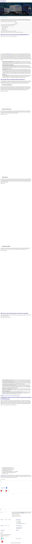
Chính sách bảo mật (18, 528)
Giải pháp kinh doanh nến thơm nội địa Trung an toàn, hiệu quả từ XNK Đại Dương (12, 32)
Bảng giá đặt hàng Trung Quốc (5, 535)
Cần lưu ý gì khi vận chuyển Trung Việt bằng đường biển (11, 395)
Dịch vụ (2, 533)
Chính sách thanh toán (19, 527)
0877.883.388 (19, 516)
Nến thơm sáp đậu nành (5, 26)
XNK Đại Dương (3, 475)
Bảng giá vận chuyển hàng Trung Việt (6, 534)
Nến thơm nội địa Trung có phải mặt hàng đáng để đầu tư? (9, 24)
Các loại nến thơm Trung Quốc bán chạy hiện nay (7, 25)
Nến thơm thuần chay (5, 27)
